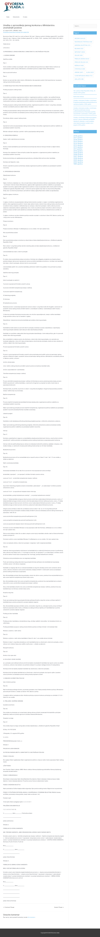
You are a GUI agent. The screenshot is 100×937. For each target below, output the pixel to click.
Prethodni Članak (8, 907)
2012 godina (77, 147)
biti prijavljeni (31, 917)
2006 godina (78, 158)
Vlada (7, 17)
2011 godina (77, 149)
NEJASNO (79, 48)
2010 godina (78, 151)
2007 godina (78, 156)
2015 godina (77, 141)
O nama (25, 17)
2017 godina (77, 138)
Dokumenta (16, 17)
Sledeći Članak (59, 907)
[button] (93, 17)
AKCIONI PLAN (80, 38)
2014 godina (78, 143)
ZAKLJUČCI (79, 79)
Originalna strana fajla (9, 32)
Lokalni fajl (26, 32)
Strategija (80, 69)
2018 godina (77, 136)
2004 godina (78, 162)
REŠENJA (79, 65)
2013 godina (78, 145)
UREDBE (15, 30)
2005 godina (78, 160)
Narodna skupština (82, 45)
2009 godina (78, 153)
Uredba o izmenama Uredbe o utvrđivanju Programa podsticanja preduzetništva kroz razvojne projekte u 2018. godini (85, 102)
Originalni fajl (19, 32)
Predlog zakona (82, 59)
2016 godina (77, 140)
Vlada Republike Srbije (83, 75)
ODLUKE (79, 55)
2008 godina (78, 154)
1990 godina (77, 164)
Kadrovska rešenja (78, 96)
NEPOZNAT (80, 52)
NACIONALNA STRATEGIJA (83, 42)
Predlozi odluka (81, 62)
